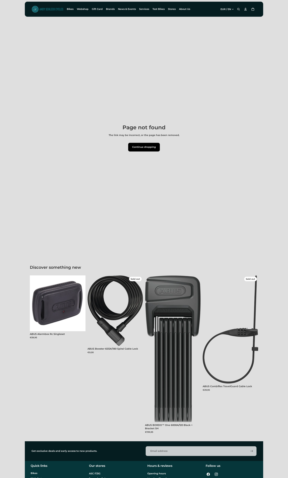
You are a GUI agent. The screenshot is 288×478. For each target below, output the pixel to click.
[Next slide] (138, 310)
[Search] (238, 9)
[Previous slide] (93, 310)
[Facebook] (208, 474)
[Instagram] (216, 474)
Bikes (34, 473)
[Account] (245, 9)
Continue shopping (144, 146)
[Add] (80, 326)
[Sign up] (251, 451)
